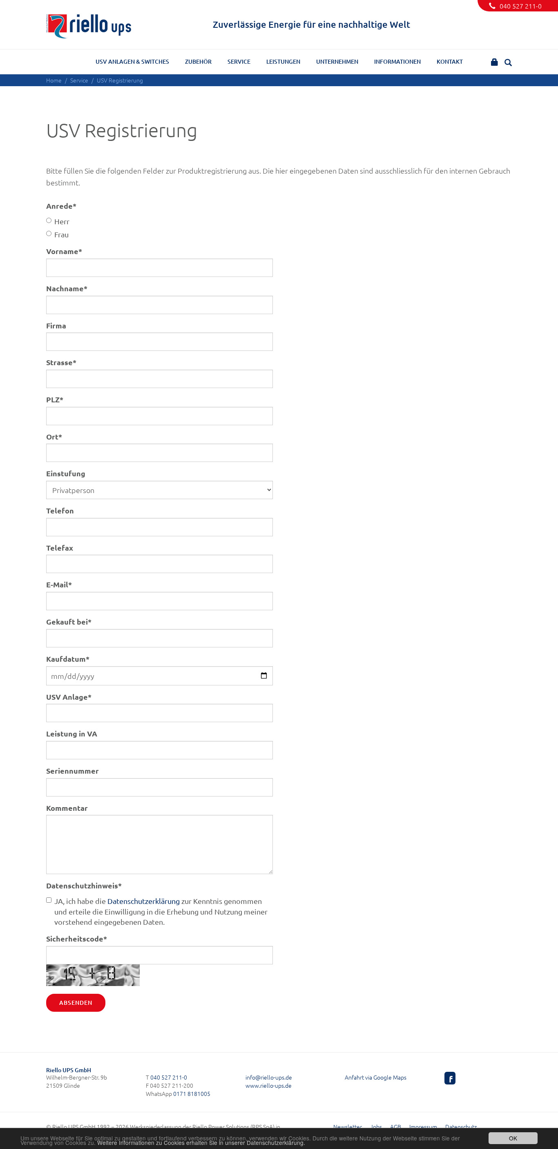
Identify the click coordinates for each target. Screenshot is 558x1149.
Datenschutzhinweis (84, 885)
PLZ (54, 399)
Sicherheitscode (76, 938)
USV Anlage (69, 696)
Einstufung (65, 473)
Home (54, 80)
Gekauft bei (69, 621)
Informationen (397, 61)
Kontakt (450, 61)
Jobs (376, 1126)
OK (513, 1138)
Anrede (61, 205)
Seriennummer (72, 770)
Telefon (60, 510)
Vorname (64, 251)
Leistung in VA (71, 733)
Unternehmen (337, 61)
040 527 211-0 (521, 5)
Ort (54, 436)
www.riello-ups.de (269, 1085)
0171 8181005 (191, 1093)
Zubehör (198, 61)
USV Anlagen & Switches (132, 61)
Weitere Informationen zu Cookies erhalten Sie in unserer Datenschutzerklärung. (201, 1142)
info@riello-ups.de (269, 1077)
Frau (61, 234)
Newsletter (347, 1126)
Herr (61, 221)
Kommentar (67, 807)
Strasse (61, 362)
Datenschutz (461, 1126)
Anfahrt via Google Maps (375, 1077)
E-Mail (59, 584)
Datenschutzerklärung (143, 901)
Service (239, 61)
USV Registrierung (120, 80)
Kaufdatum (67, 658)
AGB (395, 1126)
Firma (56, 325)
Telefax (59, 547)
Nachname (66, 288)
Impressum (423, 1126)
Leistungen (283, 61)
